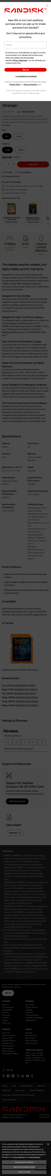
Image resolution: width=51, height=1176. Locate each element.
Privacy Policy (15, 84)
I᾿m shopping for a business (26, 76)
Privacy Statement (19, 1157)
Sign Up (26, 70)
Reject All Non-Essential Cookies (24, 1167)
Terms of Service (30, 84)
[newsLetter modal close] (47, 6)
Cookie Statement (34, 1157)
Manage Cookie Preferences (24, 1162)
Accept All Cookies (24, 1172)
